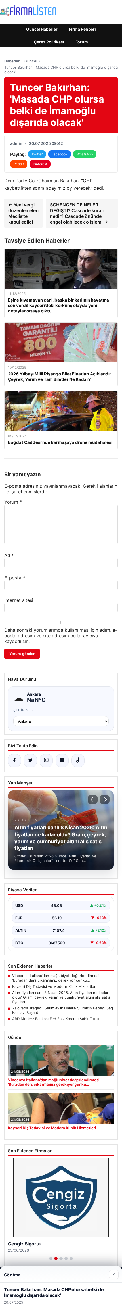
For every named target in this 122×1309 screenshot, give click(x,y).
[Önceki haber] (93, 799)
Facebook (60, 154)
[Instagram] (46, 760)
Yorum (13, 502)
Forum (81, 41)
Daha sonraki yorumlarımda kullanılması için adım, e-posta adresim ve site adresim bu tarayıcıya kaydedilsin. (60, 635)
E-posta (14, 578)
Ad (9, 555)
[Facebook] (14, 760)
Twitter (37, 154)
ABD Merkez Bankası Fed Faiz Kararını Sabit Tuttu (55, 1018)
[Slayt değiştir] (50, 1258)
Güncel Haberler (42, 29)
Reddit (19, 164)
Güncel (30, 61)
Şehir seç (23, 710)
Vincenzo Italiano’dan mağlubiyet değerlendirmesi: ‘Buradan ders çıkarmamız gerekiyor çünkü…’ (56, 977)
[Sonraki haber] (105, 799)
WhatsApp (85, 154)
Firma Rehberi (82, 29)
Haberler (12, 61)
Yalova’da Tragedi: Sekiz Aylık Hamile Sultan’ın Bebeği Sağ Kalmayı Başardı (62, 1010)
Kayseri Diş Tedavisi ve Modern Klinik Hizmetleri (54, 986)
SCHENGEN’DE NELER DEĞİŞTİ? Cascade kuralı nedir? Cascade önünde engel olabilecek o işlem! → (79, 213)
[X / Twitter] (30, 760)
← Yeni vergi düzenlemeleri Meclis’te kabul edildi (23, 213)
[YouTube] (62, 760)
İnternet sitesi (18, 600)
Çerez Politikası (49, 41)
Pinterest (40, 164)
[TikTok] (78, 760)
